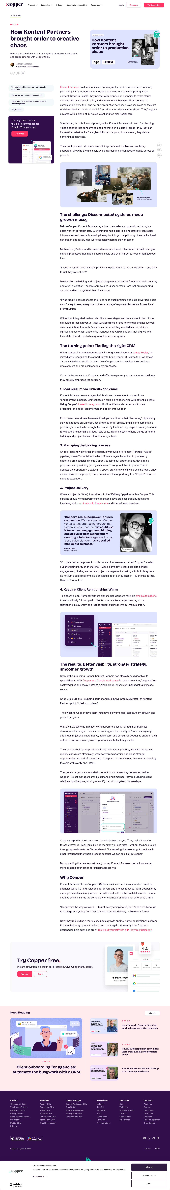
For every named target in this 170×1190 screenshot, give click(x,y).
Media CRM (45, 1110)
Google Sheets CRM (75, 1110)
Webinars (123, 1107)
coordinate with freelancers (92, 503)
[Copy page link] (12, 73)
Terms (157, 1149)
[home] (14, 5)
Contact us (148, 1116)
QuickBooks (102, 1116)
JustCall (100, 1107)
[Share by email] (23, 73)
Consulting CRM (47, 1107)
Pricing (59, 5)
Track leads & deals (19, 1107)
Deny (149, 1183)
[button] (32, 5)
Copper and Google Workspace (100, 680)
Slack (99, 1113)
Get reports (15, 1120)
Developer (148, 1113)
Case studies (125, 1116)
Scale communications (20, 1116)
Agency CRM (45, 1104)
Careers (147, 1107)
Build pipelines (16, 1113)
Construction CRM (48, 1116)
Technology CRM (47, 1120)
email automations (146, 595)
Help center (124, 1120)
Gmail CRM (71, 1107)
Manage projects (17, 1110)
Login (121, 5)
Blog (121, 1104)
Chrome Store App (74, 1116)
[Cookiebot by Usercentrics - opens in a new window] (16, 1185)
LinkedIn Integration (89, 404)
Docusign (101, 1120)
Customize (147, 1175)
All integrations (103, 1123)
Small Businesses (47, 1123)
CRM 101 (123, 1113)
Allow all (149, 1167)
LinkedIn (100, 1104)
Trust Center (149, 1123)
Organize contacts (18, 1104)
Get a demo (149, 1110)
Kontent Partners (69, 87)
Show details (38, 1176)
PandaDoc (101, 1110)
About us (148, 1104)
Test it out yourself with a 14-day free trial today (125, 929)
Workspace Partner (74, 1113)
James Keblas (140, 352)
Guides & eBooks (127, 1110)
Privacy (147, 1149)
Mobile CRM (15, 1123)
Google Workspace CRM (76, 5)
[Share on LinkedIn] (18, 73)
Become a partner (152, 1120)
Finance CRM (46, 1113)
